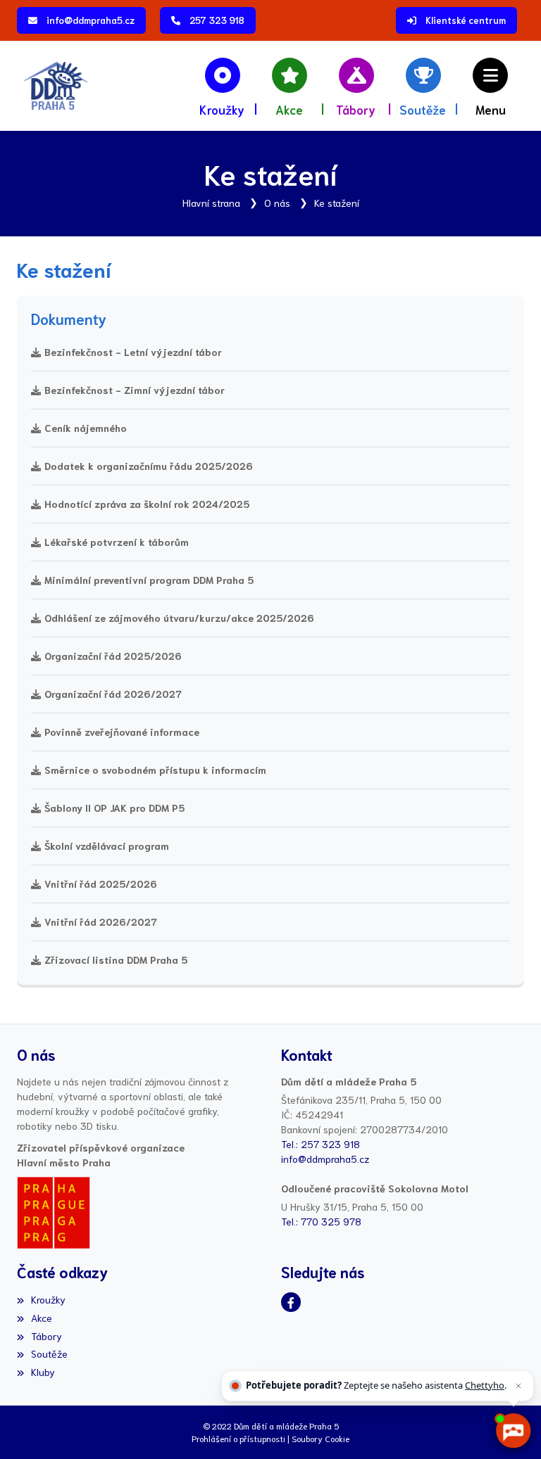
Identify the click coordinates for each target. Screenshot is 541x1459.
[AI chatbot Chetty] (512, 1430)
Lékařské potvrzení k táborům (116, 541)
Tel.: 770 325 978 (321, 1221)
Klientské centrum (465, 20)
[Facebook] (291, 1302)
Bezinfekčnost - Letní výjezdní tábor (133, 351)
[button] (490, 86)
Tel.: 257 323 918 (320, 1144)
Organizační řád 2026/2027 (113, 693)
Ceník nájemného (85, 427)
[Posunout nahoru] (31, 1427)
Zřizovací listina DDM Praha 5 (115, 959)
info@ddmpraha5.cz (90, 20)
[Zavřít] (518, 1386)
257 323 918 (216, 20)
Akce (41, 1317)
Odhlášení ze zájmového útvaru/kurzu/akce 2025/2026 (179, 617)
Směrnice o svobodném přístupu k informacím (155, 769)
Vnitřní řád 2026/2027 (100, 921)
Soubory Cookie (320, 1438)
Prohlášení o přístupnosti (238, 1438)
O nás (277, 202)
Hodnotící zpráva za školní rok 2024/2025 (146, 503)
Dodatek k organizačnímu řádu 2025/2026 (148, 465)
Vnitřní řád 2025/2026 (100, 883)
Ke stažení (336, 202)
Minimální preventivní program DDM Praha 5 (149, 579)
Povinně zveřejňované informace (121, 731)
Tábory (46, 1336)
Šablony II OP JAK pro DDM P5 (114, 807)
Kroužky (48, 1299)
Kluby (43, 1371)
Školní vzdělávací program (106, 845)
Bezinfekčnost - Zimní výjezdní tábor (134, 389)
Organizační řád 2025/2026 (113, 655)
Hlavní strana (211, 202)
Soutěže (49, 1353)
